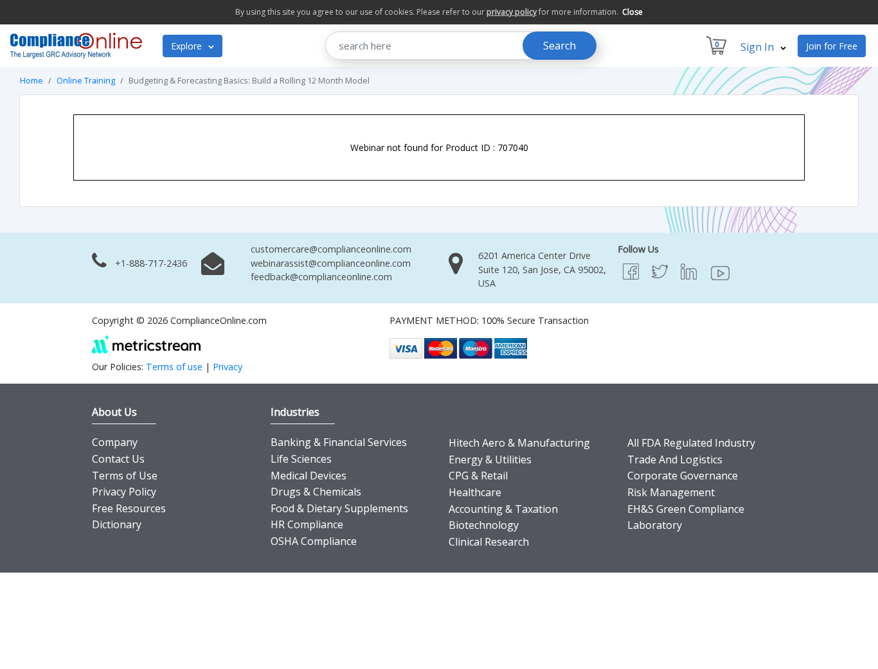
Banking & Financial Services (339, 442)
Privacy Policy (124, 492)
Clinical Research (489, 542)
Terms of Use (124, 475)
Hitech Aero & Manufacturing (519, 443)
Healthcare (475, 492)
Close (632, 11)
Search (559, 46)
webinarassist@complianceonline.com (331, 263)
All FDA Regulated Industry (691, 443)
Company (115, 442)
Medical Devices (308, 475)
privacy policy (512, 11)
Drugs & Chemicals (316, 492)
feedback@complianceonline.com (321, 277)
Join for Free (831, 46)
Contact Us (118, 459)
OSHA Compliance (314, 541)
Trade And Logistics (674, 459)
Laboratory (654, 525)
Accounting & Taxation (503, 509)
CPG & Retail (478, 475)
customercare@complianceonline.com (331, 249)
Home (31, 80)
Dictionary (116, 524)
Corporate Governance (682, 475)
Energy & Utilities (490, 459)
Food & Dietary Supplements (339, 508)
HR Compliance (307, 524)
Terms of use (174, 367)
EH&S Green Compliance (685, 509)
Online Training (86, 80)
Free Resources (129, 508)
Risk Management (671, 492)
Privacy (227, 367)
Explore (187, 46)
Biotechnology (484, 525)
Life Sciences (301, 459)
